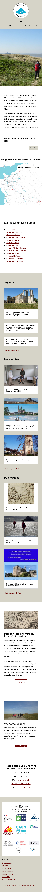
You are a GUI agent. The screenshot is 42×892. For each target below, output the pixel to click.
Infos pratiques (7, 874)
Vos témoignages (8, 880)
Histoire (21, 682)
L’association (7, 863)
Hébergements (7, 871)
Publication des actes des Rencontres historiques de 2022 (20, 508)
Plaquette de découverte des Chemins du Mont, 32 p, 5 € (21, 542)
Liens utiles (6, 877)
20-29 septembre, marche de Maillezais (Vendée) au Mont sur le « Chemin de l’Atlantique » (19, 314)
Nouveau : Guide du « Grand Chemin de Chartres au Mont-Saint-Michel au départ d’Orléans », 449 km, (20, 426)
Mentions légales (10, 886)
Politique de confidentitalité (27, 886)
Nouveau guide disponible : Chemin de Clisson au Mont (20, 585)
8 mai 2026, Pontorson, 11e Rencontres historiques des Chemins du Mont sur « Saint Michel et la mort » (21, 341)
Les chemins (6, 868)
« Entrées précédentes (12, 350)
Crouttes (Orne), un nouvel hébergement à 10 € (16, 390)
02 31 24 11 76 (23, 787)
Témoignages (21, 745)
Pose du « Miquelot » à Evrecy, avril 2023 (19, 461)
